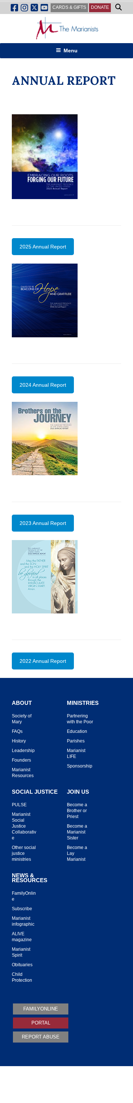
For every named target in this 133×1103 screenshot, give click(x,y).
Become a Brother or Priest (77, 810)
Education (77, 731)
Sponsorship (79, 766)
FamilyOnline (24, 896)
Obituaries (22, 964)
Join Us (78, 792)
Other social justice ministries (24, 853)
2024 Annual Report (43, 385)
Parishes (76, 741)
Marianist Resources (23, 772)
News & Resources (29, 878)
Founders (21, 760)
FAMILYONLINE (40, 1009)
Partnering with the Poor (80, 718)
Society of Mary (21, 718)
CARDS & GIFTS (69, 7)
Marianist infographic (23, 921)
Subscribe (22, 908)
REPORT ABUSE (40, 1037)
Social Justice (35, 792)
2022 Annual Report (43, 661)
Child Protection (22, 977)
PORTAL (40, 1023)
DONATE (100, 7)
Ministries (83, 703)
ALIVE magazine (22, 936)
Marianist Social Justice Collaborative (24, 826)
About (22, 703)
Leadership (23, 750)
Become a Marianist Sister (77, 832)
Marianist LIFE (76, 753)
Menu (71, 50)
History (19, 741)
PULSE (19, 804)
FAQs (17, 731)
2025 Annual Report (43, 247)
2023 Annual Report (43, 523)
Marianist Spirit (21, 952)
